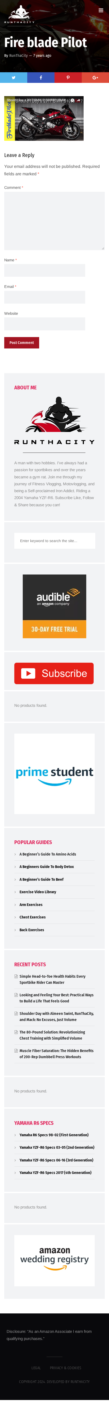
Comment (13, 187)
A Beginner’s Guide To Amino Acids (48, 854)
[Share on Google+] (95, 77)
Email (10, 286)
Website (11, 313)
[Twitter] (13, 77)
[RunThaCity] (19, 15)
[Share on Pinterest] (68, 77)
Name (10, 260)
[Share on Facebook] (40, 77)
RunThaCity (18, 55)
